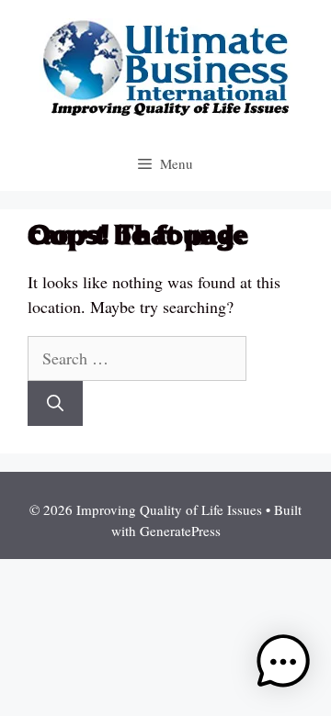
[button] (283, 665)
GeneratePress (180, 530)
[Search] (55, 403)
